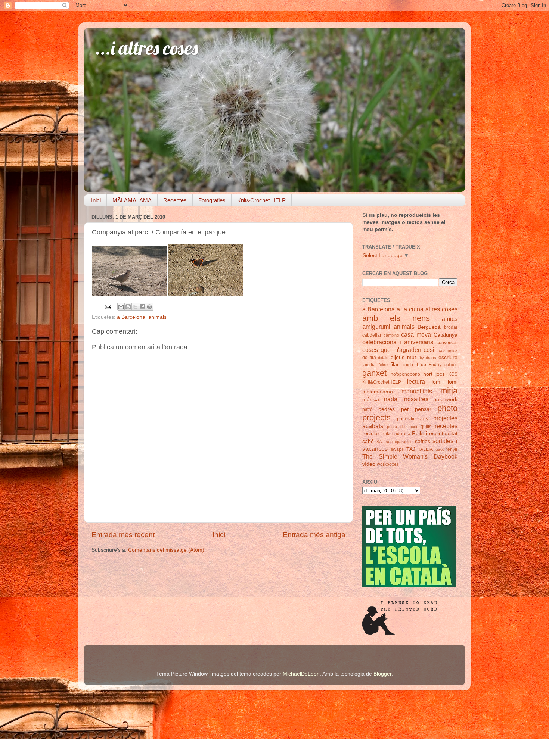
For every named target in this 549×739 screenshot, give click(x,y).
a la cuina (410, 309)
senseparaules (399, 441)
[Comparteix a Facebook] (142, 307)
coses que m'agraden (391, 349)
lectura (416, 381)
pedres (386, 409)
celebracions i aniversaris (397, 342)
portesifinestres (412, 418)
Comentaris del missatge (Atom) (166, 550)
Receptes (175, 200)
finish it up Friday (422, 364)
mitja (449, 390)
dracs (431, 357)
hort (427, 374)
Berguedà (429, 327)
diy (421, 357)
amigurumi (376, 326)
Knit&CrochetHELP (381, 382)
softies (422, 441)
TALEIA (425, 449)
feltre (383, 364)
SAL (380, 441)
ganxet (374, 373)
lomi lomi (445, 382)
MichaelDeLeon (301, 674)
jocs (440, 374)
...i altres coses (146, 48)
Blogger (382, 674)
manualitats (416, 391)
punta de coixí (402, 426)
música (370, 399)
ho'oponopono (405, 374)
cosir (430, 349)
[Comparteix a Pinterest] (149, 307)
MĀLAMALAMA (132, 200)
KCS (453, 374)
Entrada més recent (123, 535)
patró (367, 409)
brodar (451, 327)
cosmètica (448, 350)
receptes (446, 425)
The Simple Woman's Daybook (410, 456)
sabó (368, 441)
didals (383, 357)
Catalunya (446, 335)
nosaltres (416, 399)
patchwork (445, 399)
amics (450, 318)
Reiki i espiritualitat (435, 433)
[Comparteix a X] (135, 307)
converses (447, 342)
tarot (439, 449)
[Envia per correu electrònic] (121, 307)
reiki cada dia (396, 433)
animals (157, 317)
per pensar (416, 409)
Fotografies (212, 200)
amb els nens (396, 318)
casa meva (416, 334)
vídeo (368, 464)
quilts (426, 426)
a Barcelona (131, 317)
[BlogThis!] (128, 307)
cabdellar (371, 335)
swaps (397, 449)
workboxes (388, 464)
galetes (451, 364)
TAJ (410, 449)
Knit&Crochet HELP (261, 200)
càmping (391, 335)
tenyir (452, 449)
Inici (96, 200)
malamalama (377, 392)
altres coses (441, 309)
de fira (369, 357)
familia (369, 364)
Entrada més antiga (314, 535)
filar (394, 364)
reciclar (370, 433)
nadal (391, 399)
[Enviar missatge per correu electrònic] (107, 306)
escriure (448, 357)
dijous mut (403, 357)
